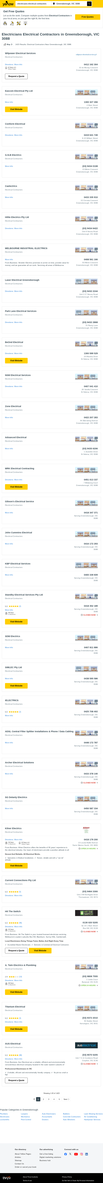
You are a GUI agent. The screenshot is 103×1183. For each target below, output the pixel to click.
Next (65, 1099)
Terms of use (27, 1180)
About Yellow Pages (23, 1154)
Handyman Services (92, 1120)
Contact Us (19, 1164)
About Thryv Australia (30, 1177)
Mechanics (25, 1117)
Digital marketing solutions (50, 1157)
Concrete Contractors (72, 1117)
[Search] (89, 4)
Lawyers (24, 1114)
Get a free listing (46, 1154)
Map (9, 44)
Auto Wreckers (69, 1120)
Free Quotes (88, 17)
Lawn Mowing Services (93, 1114)
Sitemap (18, 1160)
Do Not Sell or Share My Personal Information (78, 1180)
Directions (9, 64)
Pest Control (26, 1120)
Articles (18, 1157)
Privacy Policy (67, 1177)
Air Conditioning (90, 1117)
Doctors (45, 1120)
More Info (18, 64)
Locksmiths (4, 1120)
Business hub (45, 1160)
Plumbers (4, 1114)
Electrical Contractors (13, 57)
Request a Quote (16, 76)
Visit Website (16, 109)
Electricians (4, 1117)
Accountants (47, 1117)
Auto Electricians (49, 1114)
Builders (66, 1114)
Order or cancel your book (25, 1167)
